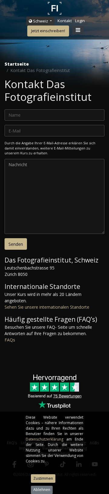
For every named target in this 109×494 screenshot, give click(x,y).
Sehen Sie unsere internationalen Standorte (47, 307)
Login (80, 20)
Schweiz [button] (40, 21)
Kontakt (65, 20)
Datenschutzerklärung (46, 439)
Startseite (17, 64)
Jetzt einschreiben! (48, 30)
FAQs (10, 340)
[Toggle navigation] (78, 30)
